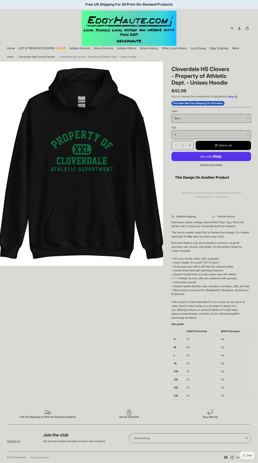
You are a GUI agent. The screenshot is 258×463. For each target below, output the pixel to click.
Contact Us (13, 441)
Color (174, 111)
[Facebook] (226, 457)
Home (10, 56)
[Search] (232, 28)
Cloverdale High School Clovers (37, 56)
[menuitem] (235, 48)
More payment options (211, 165)
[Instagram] (232, 457)
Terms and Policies (39, 457)
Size (173, 127)
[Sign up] (246, 438)
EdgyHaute (20, 457)
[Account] (239, 28)
